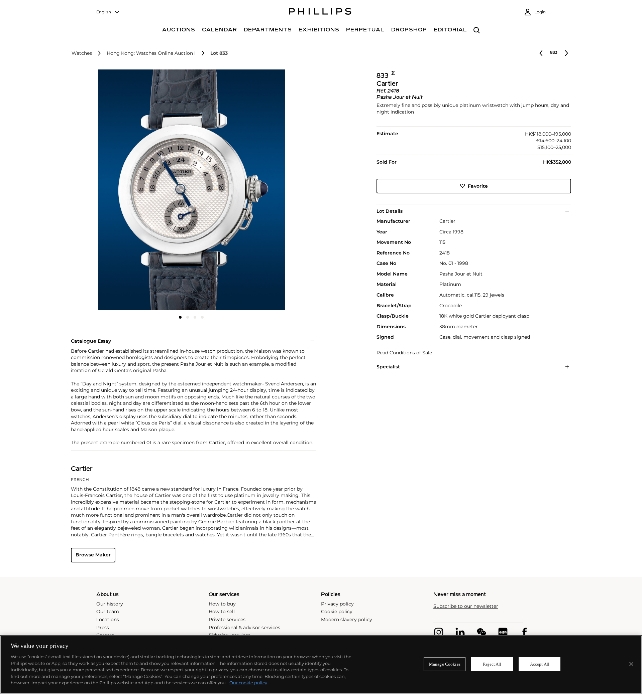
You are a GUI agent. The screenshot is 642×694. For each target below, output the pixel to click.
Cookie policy (336, 612)
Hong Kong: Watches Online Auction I (151, 53)
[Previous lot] (541, 53)
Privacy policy (337, 604)
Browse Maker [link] (93, 555)
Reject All (492, 664)
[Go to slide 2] (187, 317)
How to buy (222, 604)
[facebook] (524, 632)
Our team (107, 612)
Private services (227, 620)
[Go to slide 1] (180, 317)
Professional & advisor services (244, 628)
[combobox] (108, 12)
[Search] (476, 30)
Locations (107, 620)
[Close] (631, 664)
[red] (503, 632)
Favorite (478, 186)
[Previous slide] (111, 190)
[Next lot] (566, 53)
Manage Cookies (444, 664)
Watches (82, 53)
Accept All (539, 664)
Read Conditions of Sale (404, 353)
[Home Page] (320, 12)
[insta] (438, 632)
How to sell (222, 612)
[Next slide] (272, 190)
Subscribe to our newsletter (465, 606)
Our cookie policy (248, 682)
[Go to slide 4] (202, 317)
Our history (109, 604)
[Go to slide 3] (195, 317)
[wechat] (481, 632)
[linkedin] (460, 632)
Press (102, 628)
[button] (189, 189)
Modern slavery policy (346, 620)
